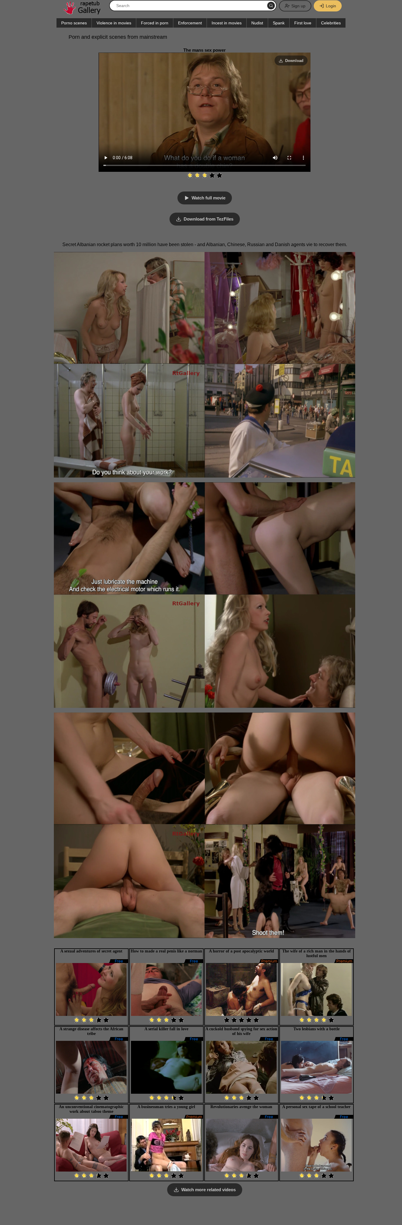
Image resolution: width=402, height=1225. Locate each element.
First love (302, 23)
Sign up (298, 6)
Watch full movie (208, 197)
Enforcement (190, 23)
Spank (279, 23)
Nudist (257, 23)
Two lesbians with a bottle (316, 1029)
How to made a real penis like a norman (166, 951)
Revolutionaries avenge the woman (241, 1107)
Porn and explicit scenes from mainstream (118, 37)
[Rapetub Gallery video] (85, 12)
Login (331, 6)
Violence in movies (114, 23)
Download (294, 60)
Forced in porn (154, 23)
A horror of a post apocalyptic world (241, 951)
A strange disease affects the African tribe (91, 1031)
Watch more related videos (208, 1189)
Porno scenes (74, 23)
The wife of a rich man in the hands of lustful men (316, 953)
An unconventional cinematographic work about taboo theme (91, 1109)
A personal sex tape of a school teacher (316, 1107)
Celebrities (331, 23)
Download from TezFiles (208, 218)
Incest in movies (227, 23)
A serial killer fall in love (166, 1029)
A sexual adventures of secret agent (91, 951)
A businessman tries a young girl (166, 1107)
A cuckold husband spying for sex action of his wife (241, 1031)
